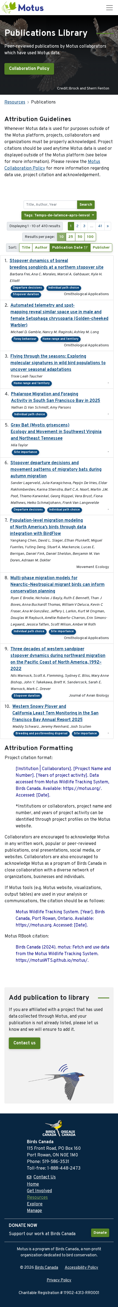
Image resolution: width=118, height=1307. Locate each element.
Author (41, 247)
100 (90, 237)
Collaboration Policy (29, 69)
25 (70, 237)
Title (26, 247)
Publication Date (68, 247)
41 (100, 226)
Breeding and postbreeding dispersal (42, 733)
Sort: (13, 247)
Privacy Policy (59, 1280)
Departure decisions (27, 288)
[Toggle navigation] (109, 7)
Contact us (24, 1043)
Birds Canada (46, 1267)
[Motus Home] (23, 7)
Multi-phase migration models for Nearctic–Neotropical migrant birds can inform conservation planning (57, 584)
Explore (35, 1204)
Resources (14, 102)
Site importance (25, 452)
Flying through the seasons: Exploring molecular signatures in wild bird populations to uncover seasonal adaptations (58, 363)
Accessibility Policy (81, 1267)
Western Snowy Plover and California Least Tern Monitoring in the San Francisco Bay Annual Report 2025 (55, 713)
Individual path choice (63, 288)
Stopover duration (26, 294)
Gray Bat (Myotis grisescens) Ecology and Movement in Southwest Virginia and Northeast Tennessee (56, 432)
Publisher (101, 247)
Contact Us (44, 1177)
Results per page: (40, 237)
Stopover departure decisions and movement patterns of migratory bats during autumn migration (56, 469)
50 (80, 237)
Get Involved (39, 1191)
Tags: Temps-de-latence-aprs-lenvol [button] (57, 215)
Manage (34, 1211)
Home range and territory (60, 339)
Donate (100, 1232)
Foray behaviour (25, 339)
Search (86, 204)
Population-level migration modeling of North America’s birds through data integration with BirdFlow (48, 527)
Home (33, 1184)
